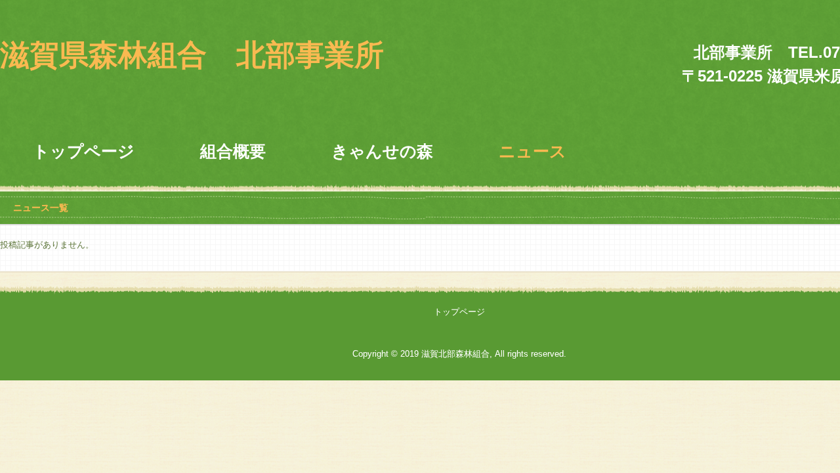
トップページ (84, 151)
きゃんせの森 (382, 151)
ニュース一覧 (40, 207)
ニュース (532, 151)
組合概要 (233, 151)
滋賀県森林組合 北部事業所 (192, 55)
